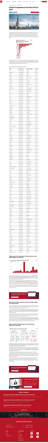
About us (7, 434)
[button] (40, 1)
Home (7, 432)
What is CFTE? (9, 425)
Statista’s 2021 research (23, 307)
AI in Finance (20, 434)
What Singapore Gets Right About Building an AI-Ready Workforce (17, 405)
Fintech (10, 5)
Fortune (26, 63)
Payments (19, 437)
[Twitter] (37, 437)
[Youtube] (31, 437)
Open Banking (20, 435)
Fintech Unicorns (13, 5)
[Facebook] (31, 433)
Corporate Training (8, 435)
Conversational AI (21, 438)
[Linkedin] (37, 433)
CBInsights (17, 350)
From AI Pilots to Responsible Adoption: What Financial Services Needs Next (19, 394)
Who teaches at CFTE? (29, 427)
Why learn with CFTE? (10, 427)
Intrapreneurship (20, 440)
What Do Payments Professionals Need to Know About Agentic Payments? (19, 400)
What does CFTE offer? (29, 425)
